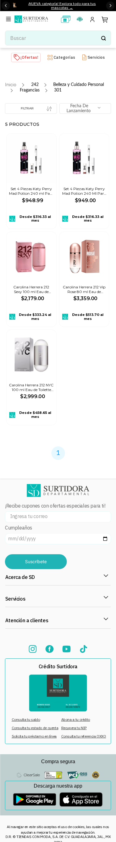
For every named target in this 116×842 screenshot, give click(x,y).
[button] (9, 20)
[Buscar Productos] (103, 38)
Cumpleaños (18, 528)
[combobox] (58, 38)
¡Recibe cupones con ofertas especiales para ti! (55, 506)
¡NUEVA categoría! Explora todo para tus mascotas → (62, 5)
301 (58, 90)
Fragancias (30, 90)
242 (35, 85)
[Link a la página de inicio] (10, 84)
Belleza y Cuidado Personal (78, 85)
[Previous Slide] (6, 6)
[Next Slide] (110, 6)
